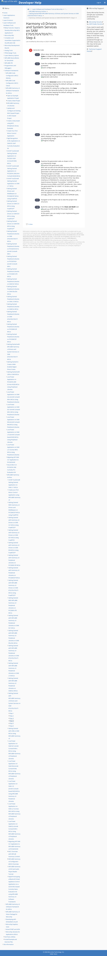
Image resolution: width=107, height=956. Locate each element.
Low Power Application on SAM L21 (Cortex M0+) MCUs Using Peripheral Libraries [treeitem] (13, 450)
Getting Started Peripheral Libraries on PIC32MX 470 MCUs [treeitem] (13, 272)
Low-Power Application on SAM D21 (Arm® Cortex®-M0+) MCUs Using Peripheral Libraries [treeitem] (13, 409)
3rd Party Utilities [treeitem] (10, 937)
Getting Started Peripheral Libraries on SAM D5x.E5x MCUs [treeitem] (13, 290)
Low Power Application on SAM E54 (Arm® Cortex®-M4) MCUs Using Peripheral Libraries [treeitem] (13, 422)
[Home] (28, 9)
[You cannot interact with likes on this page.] (27, 224)
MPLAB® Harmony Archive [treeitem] (13, 476)
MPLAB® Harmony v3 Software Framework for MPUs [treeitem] (13, 906)
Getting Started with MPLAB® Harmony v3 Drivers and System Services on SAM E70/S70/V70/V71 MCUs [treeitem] (13, 351)
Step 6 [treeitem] (12, 726)
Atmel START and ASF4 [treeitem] (13, 929)
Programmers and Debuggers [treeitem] (10, 67)
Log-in (99, 3)
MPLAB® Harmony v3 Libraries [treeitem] (13, 104)
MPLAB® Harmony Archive (37, 11)
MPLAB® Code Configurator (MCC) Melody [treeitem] (12, 75)
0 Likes (30, 224)
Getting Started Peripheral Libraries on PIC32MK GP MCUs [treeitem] (13, 328)
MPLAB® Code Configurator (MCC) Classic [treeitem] (12, 83)
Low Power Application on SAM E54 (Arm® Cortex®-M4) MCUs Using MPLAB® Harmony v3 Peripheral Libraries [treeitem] (14, 770)
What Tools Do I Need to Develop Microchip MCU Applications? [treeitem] (12, 30)
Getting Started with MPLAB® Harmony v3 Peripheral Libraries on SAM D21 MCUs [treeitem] (13, 621)
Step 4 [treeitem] (12, 721)
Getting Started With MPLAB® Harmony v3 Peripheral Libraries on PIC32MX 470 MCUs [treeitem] (13, 605)
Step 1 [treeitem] (12, 713)
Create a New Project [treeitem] (13, 101)
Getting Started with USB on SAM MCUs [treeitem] (13, 373)
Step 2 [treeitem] (12, 716)
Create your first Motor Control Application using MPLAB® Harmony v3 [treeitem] (14, 495)
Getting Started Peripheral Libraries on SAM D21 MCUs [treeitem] (13, 281)
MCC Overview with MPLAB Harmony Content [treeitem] (14, 854)
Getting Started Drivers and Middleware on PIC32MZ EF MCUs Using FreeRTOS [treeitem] (12, 194)
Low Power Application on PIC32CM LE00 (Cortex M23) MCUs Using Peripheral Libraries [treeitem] (13, 383)
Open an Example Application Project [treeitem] (13, 97)
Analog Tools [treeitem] (9, 50)
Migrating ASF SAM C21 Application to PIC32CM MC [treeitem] (13, 459)
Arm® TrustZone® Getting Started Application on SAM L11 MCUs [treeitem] (13, 182)
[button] (21, 477)
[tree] (11, 13)
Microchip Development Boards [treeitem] (12, 46)
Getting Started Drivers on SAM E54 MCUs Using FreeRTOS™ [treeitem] (13, 225)
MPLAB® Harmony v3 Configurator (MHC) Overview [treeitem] (14, 861)
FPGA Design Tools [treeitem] (10, 53)
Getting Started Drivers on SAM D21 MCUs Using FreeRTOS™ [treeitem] (13, 215)
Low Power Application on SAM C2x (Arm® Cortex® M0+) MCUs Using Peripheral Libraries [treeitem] (13, 397)
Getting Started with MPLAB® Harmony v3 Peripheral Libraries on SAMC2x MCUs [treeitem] (13, 684)
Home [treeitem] (5, 13)
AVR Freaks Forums (95, 24)
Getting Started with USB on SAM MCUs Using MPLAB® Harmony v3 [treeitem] (14, 733)
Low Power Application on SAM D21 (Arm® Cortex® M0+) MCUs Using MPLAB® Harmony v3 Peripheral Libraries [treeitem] (14, 750)
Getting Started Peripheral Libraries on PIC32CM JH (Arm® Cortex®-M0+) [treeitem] (13, 261)
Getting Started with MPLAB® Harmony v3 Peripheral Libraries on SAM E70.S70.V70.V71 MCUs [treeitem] (13, 653)
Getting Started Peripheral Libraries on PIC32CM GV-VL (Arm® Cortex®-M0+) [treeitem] (13, 249)
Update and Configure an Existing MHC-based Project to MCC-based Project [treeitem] (13, 113)
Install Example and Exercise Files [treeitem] (11, 940)
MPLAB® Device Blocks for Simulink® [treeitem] (12, 59)
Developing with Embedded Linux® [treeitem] (12, 920)
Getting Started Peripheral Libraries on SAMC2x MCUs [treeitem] (13, 306)
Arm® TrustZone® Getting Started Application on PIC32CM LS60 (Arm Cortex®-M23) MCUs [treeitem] (13, 171)
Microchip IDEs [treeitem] (9, 35)
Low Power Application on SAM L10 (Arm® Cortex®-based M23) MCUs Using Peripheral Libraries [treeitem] (13, 436)
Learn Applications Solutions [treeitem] (9, 16)
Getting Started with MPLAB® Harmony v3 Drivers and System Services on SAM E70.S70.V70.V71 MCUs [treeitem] (14, 702)
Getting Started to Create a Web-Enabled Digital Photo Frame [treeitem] (12, 365)
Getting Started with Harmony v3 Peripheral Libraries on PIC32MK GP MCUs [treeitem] (14, 560)
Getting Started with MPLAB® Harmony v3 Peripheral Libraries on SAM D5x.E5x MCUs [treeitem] (13, 637)
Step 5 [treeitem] (12, 723)
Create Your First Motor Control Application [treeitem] (12, 133)
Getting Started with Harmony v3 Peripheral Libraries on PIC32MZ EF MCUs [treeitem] (14, 573)
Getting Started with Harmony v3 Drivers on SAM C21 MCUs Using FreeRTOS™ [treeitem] (13, 522)
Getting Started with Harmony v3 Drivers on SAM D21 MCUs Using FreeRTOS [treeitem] (13, 535)
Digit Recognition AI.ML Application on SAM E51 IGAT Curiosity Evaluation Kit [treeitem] (13, 143)
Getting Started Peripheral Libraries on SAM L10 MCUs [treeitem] (13, 299)
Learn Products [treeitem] (8, 20)
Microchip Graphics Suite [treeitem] (12, 925)
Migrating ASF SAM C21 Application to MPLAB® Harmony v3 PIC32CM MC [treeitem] (14, 845)
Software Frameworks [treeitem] (11, 70)
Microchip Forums (95, 22)
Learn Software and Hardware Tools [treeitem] (9, 24)
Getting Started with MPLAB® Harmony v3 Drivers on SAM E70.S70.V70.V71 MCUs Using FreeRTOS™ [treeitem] (13, 587)
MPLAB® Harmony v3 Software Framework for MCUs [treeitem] (13, 90)
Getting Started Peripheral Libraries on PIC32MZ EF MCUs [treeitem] (13, 338)
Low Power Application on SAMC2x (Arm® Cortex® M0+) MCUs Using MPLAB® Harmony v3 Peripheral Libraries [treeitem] (14, 830)
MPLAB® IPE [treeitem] (9, 63)
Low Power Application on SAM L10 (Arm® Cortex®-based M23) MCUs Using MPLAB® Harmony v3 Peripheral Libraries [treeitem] (14, 791)
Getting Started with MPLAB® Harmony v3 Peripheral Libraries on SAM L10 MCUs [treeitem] (13, 669)
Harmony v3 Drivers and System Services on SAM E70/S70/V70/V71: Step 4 (52, 18)
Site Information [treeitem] (8, 944)
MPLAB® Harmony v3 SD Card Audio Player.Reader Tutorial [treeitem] (14, 870)
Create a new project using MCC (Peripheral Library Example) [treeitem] (13, 124)
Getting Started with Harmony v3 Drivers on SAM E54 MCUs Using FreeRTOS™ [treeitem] (13, 548)
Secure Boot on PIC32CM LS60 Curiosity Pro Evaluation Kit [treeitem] (12, 468)
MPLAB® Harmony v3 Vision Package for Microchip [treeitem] (13, 914)
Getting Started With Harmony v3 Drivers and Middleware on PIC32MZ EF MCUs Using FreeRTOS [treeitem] (14, 508)
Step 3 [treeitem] (12, 718)
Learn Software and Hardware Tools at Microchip (47, 9)
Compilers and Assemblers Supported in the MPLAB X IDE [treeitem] (12, 40)
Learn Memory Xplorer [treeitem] (12, 55)
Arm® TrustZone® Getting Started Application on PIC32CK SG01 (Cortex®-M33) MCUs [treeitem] (13, 157)
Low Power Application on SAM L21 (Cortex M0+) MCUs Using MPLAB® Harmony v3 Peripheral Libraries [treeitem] (14, 811)
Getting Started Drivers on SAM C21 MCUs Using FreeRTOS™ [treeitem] (13, 205)
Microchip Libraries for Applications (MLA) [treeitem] (13, 933)
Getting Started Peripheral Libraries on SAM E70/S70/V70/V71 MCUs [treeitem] (13, 236)
